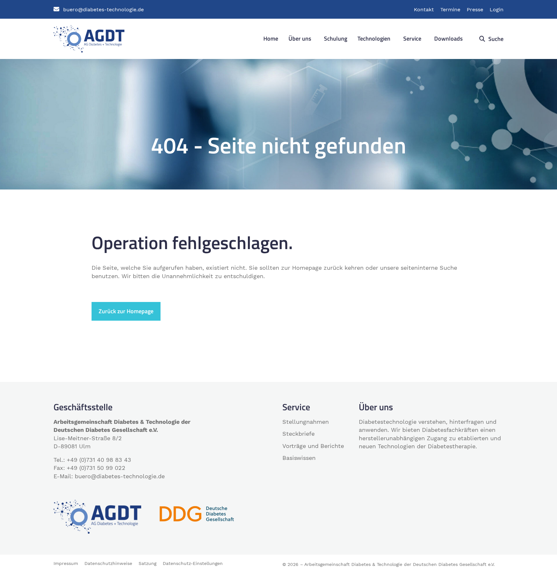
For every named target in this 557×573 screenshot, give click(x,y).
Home (270, 38)
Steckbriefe (298, 433)
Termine (450, 9)
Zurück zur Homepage (126, 311)
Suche (495, 38)
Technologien (373, 38)
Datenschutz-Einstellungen (193, 563)
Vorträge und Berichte (313, 445)
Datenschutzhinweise (108, 563)
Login (496, 9)
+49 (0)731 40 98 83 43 (99, 459)
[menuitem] (270, 38)
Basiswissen (299, 457)
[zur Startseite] (89, 38)
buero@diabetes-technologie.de (103, 9)
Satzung (147, 563)
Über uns (299, 38)
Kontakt (424, 9)
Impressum (66, 563)
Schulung (335, 38)
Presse (475, 9)
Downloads (448, 38)
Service (412, 38)
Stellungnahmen (305, 421)
